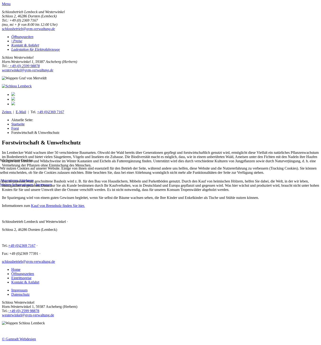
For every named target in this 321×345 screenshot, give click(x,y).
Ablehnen (26, 180)
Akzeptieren (9, 180)
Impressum (44, 185)
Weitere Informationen (16, 185)
